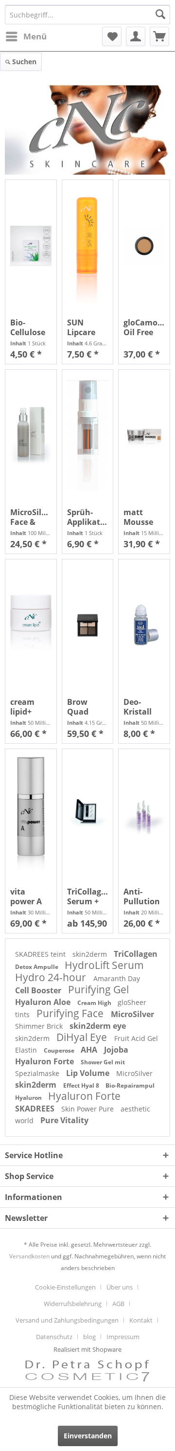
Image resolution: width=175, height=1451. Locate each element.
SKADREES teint (41, 954)
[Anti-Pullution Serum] (144, 815)
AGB (118, 1303)
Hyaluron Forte (45, 1061)
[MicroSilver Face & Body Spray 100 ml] (31, 436)
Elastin (27, 1050)
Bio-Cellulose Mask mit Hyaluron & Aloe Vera (28, 327)
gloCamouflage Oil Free (144, 327)
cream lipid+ (22, 707)
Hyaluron (29, 1097)
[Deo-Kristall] (144, 625)
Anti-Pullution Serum (141, 896)
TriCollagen (136, 954)
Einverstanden (88, 1435)
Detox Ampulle (37, 967)
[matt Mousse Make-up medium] (144, 436)
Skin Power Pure (88, 1108)
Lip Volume (88, 1073)
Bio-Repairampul (130, 1085)
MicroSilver (132, 1014)
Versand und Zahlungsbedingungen (67, 1320)
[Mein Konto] (135, 36)
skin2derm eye (98, 1026)
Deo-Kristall (137, 707)
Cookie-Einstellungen (65, 1287)
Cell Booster (39, 990)
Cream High (95, 1003)
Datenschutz (54, 1336)
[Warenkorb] (159, 36)
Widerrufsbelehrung (73, 1303)
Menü (35, 36)
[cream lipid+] (31, 625)
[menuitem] (26, 36)
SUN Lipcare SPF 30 (81, 327)
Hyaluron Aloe (43, 1002)
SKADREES (35, 1108)
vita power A (26, 896)
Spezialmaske (38, 1073)
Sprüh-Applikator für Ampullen (87, 517)
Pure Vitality (64, 1120)
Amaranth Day (116, 978)
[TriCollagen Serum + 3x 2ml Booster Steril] (87, 815)
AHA (90, 1049)
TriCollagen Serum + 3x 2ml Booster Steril (87, 896)
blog (89, 1336)
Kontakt (141, 1320)
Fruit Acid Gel (136, 1038)
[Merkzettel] (112, 36)
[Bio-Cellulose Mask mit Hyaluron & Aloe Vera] (31, 246)
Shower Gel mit (103, 1062)
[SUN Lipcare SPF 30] (87, 246)
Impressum (123, 1336)
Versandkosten (29, 1256)
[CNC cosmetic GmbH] (87, 130)
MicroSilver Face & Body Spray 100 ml (31, 517)
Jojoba (116, 1049)
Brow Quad (77, 707)
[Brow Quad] (87, 625)
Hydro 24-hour (51, 977)
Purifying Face (71, 1013)
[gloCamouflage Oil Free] (144, 246)
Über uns (119, 1287)
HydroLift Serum (104, 965)
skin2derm (90, 954)
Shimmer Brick (40, 1026)
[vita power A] (31, 815)
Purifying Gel (98, 989)
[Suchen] (160, 14)
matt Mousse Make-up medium (140, 517)
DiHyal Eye (82, 1037)
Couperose (60, 1050)
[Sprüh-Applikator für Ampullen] (87, 436)
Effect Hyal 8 (82, 1085)
